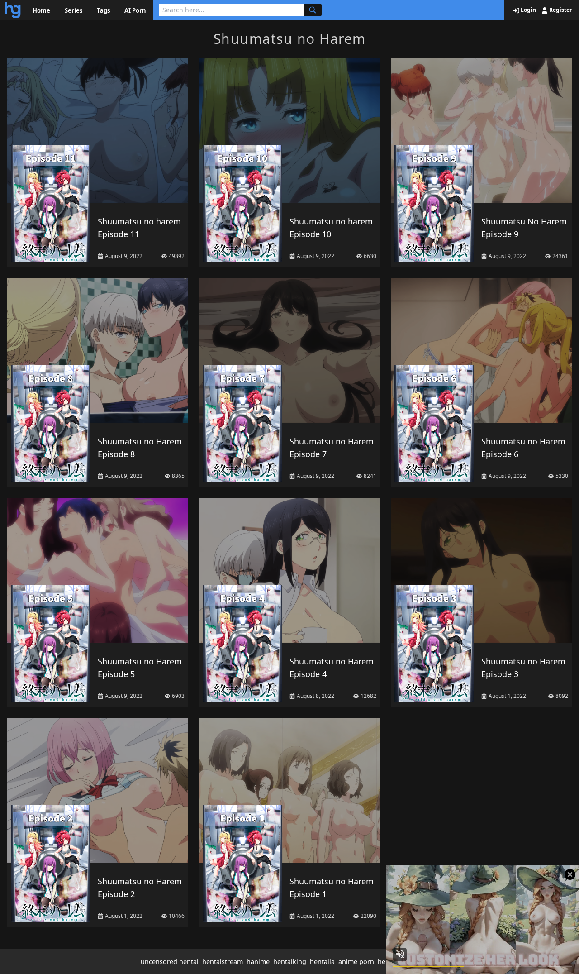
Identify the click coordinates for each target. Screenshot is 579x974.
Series (73, 10)
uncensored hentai (170, 961)
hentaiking (289, 961)
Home (41, 10)
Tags (103, 10)
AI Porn (135, 10)
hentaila (322, 961)
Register (560, 10)
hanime (258, 961)
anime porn (356, 961)
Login (527, 10)
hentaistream (222, 961)
